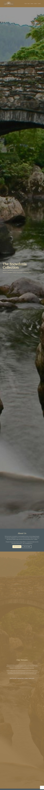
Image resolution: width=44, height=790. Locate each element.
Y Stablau (26, 678)
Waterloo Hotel (20, 678)
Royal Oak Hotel (13, 678)
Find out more (26, 546)
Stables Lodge (31, 678)
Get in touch (17, 546)
